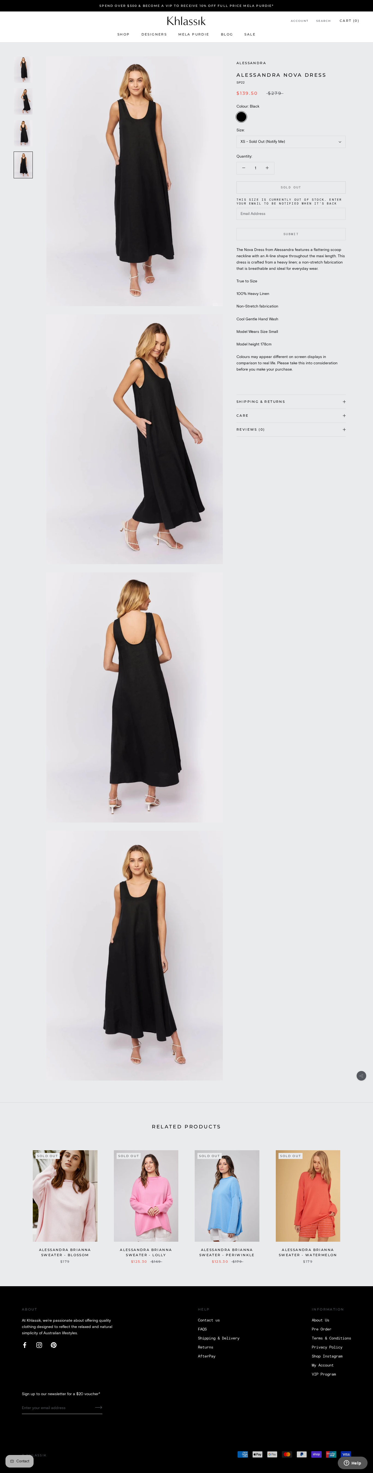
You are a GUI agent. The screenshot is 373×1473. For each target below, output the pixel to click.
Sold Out (291, 187)
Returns (205, 1347)
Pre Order (321, 1329)
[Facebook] (25, 1345)
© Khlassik (34, 1455)
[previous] (17, 1201)
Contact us (209, 1320)
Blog (227, 34)
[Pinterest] (54, 1345)
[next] (356, 1201)
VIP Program (324, 1374)
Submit (291, 234)
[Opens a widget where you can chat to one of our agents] (353, 1463)
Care (242, 415)
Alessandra (251, 63)
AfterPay (206, 1356)
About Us (320, 1320)
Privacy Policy (327, 1347)
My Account (323, 1365)
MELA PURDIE (193, 34)
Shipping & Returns (260, 402)
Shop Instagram (327, 1356)
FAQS (202, 1329)
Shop (123, 34)
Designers (154, 34)
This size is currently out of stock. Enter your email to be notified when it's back (289, 202)
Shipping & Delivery (218, 1338)
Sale (250, 34)
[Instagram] (39, 1345)
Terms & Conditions (331, 1338)
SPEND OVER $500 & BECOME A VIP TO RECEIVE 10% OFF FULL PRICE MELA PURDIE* (186, 6)
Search (323, 21)
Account (300, 21)
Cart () (349, 21)
